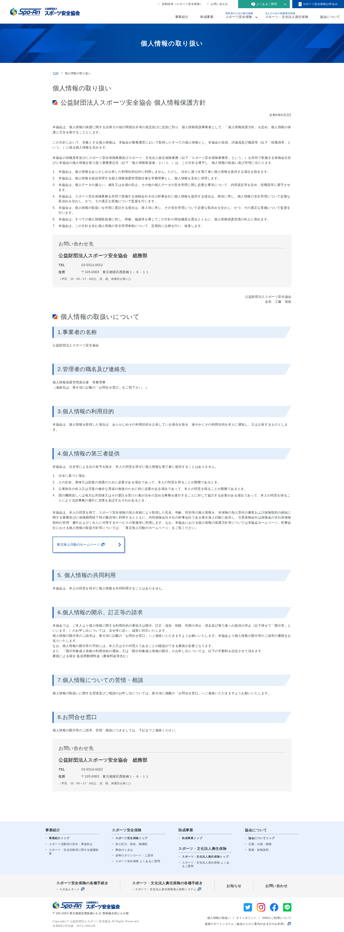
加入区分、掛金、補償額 (131, 844)
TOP (56, 73)
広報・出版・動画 (260, 844)
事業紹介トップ (59, 838)
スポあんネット (69, 889)
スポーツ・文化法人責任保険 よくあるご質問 (206, 864)
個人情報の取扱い (219, 917)
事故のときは (124, 849)
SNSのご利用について (276, 917)
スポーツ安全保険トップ (131, 838)
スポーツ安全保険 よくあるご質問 (137, 861)
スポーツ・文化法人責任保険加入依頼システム (165, 889)
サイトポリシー (246, 917)
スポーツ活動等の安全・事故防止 (71, 844)
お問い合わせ (219, 4)
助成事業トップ (192, 838)
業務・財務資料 (258, 849)
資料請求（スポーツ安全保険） (182, 4)
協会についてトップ (261, 838)
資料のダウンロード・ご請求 (134, 855)
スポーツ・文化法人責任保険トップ (205, 856)
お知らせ (234, 886)
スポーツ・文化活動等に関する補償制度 (74, 851)
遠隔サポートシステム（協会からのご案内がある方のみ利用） (245, 923)
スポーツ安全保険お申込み (320, 4)
